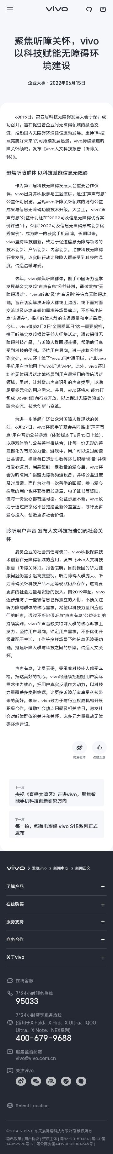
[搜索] (89, 9)
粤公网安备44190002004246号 (64, 1144)
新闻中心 (60, 868)
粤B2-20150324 (74, 1139)
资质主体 (49, 1139)
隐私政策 (13, 1139)
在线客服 (24, 980)
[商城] (103, 9)
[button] (10, 9)
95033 (27, 1001)
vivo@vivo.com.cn (36, 1058)
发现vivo (39, 868)
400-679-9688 (44, 1038)
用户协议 (31, 1139)
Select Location (32, 1105)
